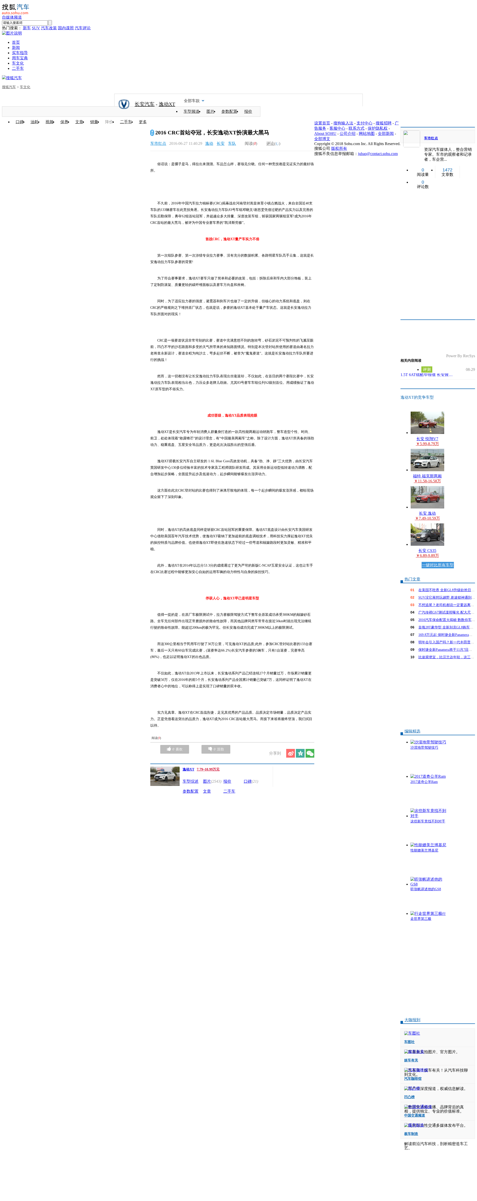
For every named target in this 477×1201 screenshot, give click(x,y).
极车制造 (411, 1134)
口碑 (20, 122)
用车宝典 (20, 58)
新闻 (16, 47)
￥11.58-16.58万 (427, 481)
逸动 (209, 143)
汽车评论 (83, 28)
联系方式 (356, 128)
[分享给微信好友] (310, 753)
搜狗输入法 (343, 123)
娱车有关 (411, 1060)
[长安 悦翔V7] (427, 432)
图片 (210, 111)
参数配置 (229, 111)
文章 (79, 122)
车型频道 (191, 111)
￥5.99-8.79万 (427, 444)
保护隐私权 (378, 128)
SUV (36, 28)
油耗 (35, 122)
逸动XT (167, 104)
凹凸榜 (409, 1097)
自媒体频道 (12, 17)
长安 (221, 143)
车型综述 (191, 781)
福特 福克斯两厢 (427, 476)
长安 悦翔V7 (427, 439)
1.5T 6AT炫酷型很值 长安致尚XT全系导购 (427, 374)
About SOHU (325, 133)
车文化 (18, 63)
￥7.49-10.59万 (427, 518)
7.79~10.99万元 (208, 769)
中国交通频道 (414, 1115)
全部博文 (322, 139)
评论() (273, 143)
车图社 (409, 1042)
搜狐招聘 (384, 123)
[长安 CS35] (427, 544)
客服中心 (337, 128)
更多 (143, 122)
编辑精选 (412, 731)
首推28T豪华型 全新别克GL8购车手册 (447, 627)
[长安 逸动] (427, 507)
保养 (64, 122)
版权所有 (339, 148)
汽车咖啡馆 (413, 1079)
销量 (94, 122)
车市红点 (158, 143)
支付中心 (364, 123)
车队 (232, 143)
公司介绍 (348, 133)
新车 (27, 28)
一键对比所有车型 (438, 565)
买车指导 (20, 53)
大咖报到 (412, 1020)
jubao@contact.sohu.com (378, 154)
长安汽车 (145, 104)
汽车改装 (49, 28)
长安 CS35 (427, 550)
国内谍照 (66, 28)
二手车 (18, 68)
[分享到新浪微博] (290, 753)
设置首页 (322, 123)
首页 (16, 42)
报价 (248, 111)
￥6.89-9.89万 (427, 555)
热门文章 (412, 579)
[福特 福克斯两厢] (427, 470)
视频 (49, 122)
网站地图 (367, 133)
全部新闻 (386, 133)
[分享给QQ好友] (300, 753)
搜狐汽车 (14, 78)
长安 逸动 (427, 513)
